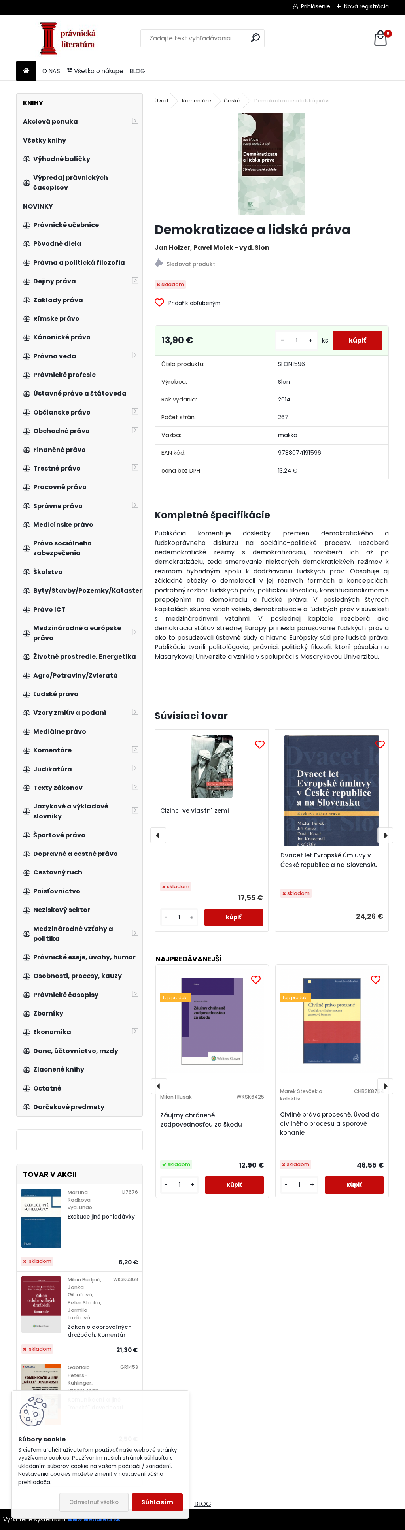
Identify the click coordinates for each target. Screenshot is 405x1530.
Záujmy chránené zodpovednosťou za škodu (201, 1120)
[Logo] (70, 38)
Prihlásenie (315, 6)
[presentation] (158, 835)
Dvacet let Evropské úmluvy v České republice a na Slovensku (329, 860)
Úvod (161, 100)
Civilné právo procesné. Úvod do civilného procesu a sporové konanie (329, 1123)
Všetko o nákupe (98, 71)
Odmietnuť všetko (94, 1502)
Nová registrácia (366, 6)
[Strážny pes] (272, 264)
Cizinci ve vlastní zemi (194, 810)
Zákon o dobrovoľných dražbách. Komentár (100, 1331)
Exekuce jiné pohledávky (101, 1217)
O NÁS (51, 71)
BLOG (137, 71)
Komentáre (196, 100)
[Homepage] (26, 71)
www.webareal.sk (94, 1519)
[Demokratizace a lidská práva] (271, 164)
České (232, 100)
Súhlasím (157, 1502)
